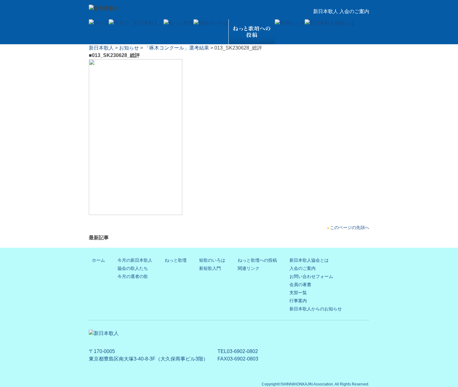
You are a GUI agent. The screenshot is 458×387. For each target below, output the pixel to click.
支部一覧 (298, 292)
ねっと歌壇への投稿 (257, 260)
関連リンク (249, 268)
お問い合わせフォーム (311, 276)
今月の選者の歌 (132, 276)
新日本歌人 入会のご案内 (341, 11)
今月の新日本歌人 (134, 260)
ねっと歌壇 (176, 260)
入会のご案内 (302, 268)
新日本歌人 (101, 47)
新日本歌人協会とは (309, 260)
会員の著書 (300, 284)
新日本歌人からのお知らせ (315, 308)
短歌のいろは (212, 260)
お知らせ (129, 47)
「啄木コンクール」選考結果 (176, 47)
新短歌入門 (210, 268)
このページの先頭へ (349, 227)
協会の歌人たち (132, 268)
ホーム (98, 260)
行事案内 (298, 300)
